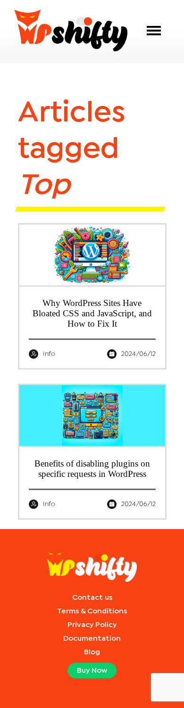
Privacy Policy (92, 625)
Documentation (92, 639)
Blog (92, 652)
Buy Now (92, 671)
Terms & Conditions (92, 611)
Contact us (92, 598)
